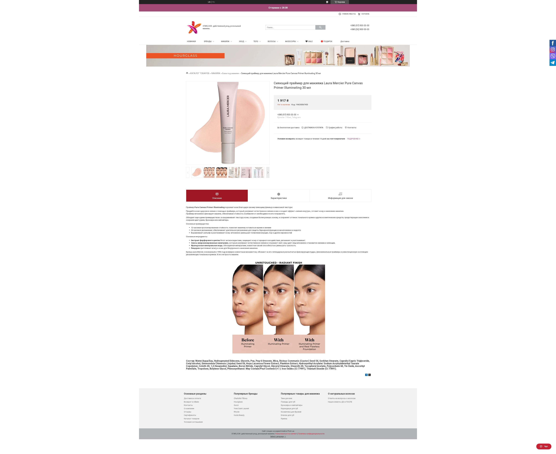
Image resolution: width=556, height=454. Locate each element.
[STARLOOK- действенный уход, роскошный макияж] (194, 27)
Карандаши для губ (289, 408)
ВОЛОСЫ (272, 41)
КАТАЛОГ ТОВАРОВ (199, 73)
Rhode (236, 412)
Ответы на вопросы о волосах (341, 398)
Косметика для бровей (291, 412)
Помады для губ (288, 402)
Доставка (344, 41)
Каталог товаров (191, 419)
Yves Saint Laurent (241, 408)
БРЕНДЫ (208, 41)
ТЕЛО (256, 41)
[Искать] (320, 27)
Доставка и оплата (192, 398)
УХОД (241, 41)
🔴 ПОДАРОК (326, 41)
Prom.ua (291, 431)
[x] (369, 375)
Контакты (188, 405)
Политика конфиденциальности (311, 434)
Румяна (284, 419)
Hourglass (238, 402)
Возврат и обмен (191, 402)
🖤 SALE (309, 41)
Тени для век (286, 398)
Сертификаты (190, 415)
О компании (189, 408)
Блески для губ (287, 415)
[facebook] (366, 375)
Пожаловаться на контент (286, 434)
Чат (546, 446)
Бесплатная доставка (289, 127)
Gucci (236, 405)
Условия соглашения (193, 422)
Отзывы (187, 412)
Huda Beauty (239, 415)
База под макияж (230, 73)
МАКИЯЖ (225, 41)
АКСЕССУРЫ (290, 41)
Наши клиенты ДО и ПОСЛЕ (340, 402)
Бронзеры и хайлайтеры (291, 405)
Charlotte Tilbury (240, 398)
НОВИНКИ (191, 41)
